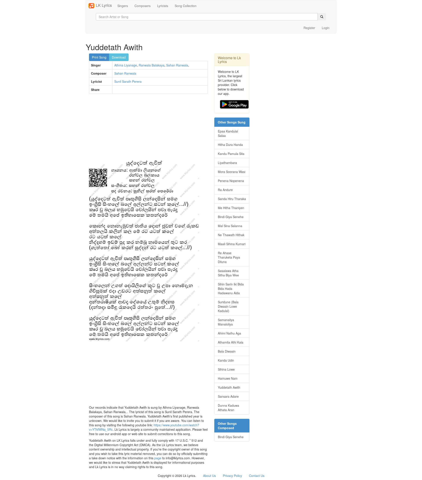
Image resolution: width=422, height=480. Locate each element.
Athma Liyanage (125, 65)
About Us (209, 475)
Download (119, 57)
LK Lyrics (103, 5)
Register (309, 28)
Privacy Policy (232, 475)
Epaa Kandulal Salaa (228, 133)
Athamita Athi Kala (230, 342)
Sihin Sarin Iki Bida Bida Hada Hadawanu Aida (231, 288)
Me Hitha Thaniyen (231, 208)
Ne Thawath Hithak (231, 235)
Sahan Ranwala (177, 65)
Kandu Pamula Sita (231, 153)
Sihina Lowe (226, 369)
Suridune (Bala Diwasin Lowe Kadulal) (228, 306)
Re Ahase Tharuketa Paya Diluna (229, 257)
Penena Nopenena (231, 180)
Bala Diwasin (227, 351)
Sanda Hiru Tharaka (232, 199)
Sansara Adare (228, 396)
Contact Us (256, 475)
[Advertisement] (148, 129)
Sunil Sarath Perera (128, 81)
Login (325, 28)
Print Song (99, 57)
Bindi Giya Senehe (231, 217)
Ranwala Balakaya (151, 65)
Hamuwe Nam (228, 378)
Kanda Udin (226, 360)
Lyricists (162, 6)
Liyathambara (227, 162)
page (157, 458)
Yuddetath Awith (229, 387)
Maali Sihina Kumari (232, 244)
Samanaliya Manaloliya (226, 322)
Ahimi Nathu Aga (229, 333)
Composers (143, 6)
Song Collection (185, 6)
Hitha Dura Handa (230, 144)
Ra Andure (225, 190)
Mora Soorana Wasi (231, 171)
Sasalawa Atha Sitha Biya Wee (228, 273)
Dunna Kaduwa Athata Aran (228, 407)
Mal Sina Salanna (230, 226)
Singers (122, 6)
